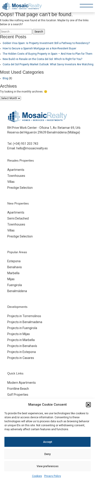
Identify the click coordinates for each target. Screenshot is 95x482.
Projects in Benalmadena (24, 322)
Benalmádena (17, 291)
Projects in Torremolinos (24, 316)
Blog (5, 78)
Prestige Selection (20, 187)
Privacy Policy (52, 476)
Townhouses (16, 175)
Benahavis (14, 267)
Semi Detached (18, 218)
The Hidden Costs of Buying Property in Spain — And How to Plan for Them (47, 53)
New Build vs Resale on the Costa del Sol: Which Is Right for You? (42, 59)
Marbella (13, 273)
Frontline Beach (18, 388)
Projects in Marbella (21, 340)
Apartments (15, 170)
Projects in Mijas (18, 334)
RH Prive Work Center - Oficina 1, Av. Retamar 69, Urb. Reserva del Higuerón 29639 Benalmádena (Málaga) (44, 130)
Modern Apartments (21, 382)
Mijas (11, 279)
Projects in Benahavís (22, 346)
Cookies (37, 476)
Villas (11, 181)
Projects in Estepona (21, 352)
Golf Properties (17, 394)
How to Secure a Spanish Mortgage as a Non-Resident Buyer (39, 48)
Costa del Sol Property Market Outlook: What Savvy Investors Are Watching (48, 64)
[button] (88, 404)
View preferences (48, 466)
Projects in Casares (20, 358)
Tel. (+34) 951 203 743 (22, 143)
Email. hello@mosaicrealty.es (27, 148)
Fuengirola (14, 285)
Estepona (14, 261)
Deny (47, 454)
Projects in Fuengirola (22, 328)
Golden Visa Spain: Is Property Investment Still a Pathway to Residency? (46, 43)
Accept (47, 441)
